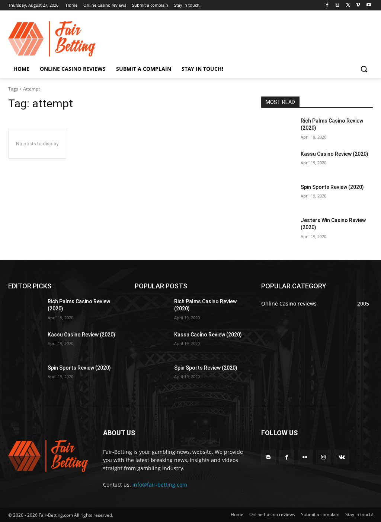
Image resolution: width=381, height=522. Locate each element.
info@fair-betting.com (159, 484)
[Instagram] (337, 5)
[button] (364, 69)
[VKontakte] (341, 457)
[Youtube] (368, 5)
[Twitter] (348, 5)
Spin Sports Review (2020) (332, 187)
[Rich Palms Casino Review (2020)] (278, 129)
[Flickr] (305, 457)
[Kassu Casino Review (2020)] (278, 162)
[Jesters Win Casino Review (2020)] (278, 228)
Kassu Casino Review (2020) (334, 154)
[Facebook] (327, 5)
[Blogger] (268, 457)
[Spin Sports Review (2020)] (278, 195)
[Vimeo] (358, 5)
